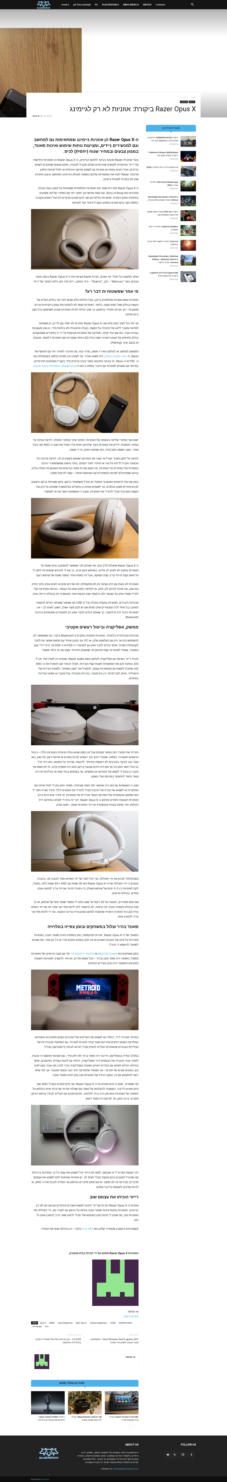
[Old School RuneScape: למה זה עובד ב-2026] (188, 186)
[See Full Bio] (122, 1316)
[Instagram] (183, 1455)
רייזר (46, 1326)
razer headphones (65, 1323)
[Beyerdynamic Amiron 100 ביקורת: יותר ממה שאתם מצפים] (85, 1402)
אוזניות (113, 1323)
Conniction (44, 1479)
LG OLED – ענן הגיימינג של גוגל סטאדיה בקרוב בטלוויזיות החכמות (58, 1341)
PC (96, 4)
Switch (147, 4)
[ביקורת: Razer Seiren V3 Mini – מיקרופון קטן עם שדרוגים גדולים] (48, 1402)
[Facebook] (191, 1455)
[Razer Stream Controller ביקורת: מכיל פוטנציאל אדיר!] (122, 1402)
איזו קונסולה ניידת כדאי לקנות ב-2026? (162, 167)
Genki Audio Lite (115, 356)
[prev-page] (135, 1426)
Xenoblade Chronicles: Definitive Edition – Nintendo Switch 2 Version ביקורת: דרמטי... (163, 259)
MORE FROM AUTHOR (71, 1383)
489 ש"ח (87, 1228)
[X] (175, 1455)
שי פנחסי (36, 116)
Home (193, 97)
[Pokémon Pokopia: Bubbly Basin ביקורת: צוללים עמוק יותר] (188, 156)
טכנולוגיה (160, 4)
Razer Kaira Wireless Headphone (55, 366)
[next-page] (130, 1426)
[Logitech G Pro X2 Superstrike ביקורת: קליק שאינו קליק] (188, 276)
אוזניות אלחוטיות (125, 1323)
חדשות (192, 102)
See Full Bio (131, 1316)
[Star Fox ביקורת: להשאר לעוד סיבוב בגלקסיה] (188, 245)
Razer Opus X (81, 1323)
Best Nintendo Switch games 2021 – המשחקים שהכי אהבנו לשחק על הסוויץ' (115, 1341)
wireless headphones (98, 1323)
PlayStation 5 (110, 4)
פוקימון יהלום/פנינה (82, 953)
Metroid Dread (107, 953)
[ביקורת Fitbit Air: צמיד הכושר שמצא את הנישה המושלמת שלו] (188, 215)
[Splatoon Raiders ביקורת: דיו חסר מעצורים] (188, 230)
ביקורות (65, 4)
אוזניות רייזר (37, 1326)
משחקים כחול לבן (82, 4)
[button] (192, 4)
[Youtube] (168, 1455)
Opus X (43, 1323)
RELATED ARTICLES (98, 1383)
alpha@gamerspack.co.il (126, 1468)
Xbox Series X (131, 4)
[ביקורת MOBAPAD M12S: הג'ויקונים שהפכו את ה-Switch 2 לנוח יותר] (188, 141)
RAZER (51, 1323)
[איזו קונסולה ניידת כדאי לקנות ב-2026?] (188, 171)
